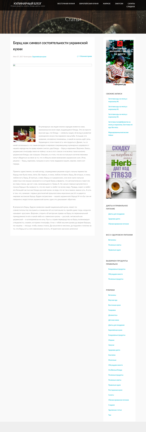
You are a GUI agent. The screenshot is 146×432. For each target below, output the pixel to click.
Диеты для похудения (116, 214)
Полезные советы (114, 245)
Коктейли (111, 355)
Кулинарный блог (27, 4)
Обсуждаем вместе (115, 274)
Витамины (112, 240)
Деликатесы (112, 315)
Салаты (131, 4)
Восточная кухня (66, 4)
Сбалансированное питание (118, 224)
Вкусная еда (112, 300)
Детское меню (113, 320)
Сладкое (130, 7)
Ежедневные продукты (116, 269)
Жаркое (107, 4)
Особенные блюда (115, 370)
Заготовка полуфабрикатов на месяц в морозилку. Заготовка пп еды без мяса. (120, 124)
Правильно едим (114, 250)
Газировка (112, 310)
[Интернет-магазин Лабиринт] (119, 85)
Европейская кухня (88, 4)
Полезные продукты (115, 279)
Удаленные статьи (115, 410)
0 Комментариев (85, 56)
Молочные (112, 360)
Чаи (109, 415)
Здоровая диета (114, 219)
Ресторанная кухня (115, 390)
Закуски (119, 4)
